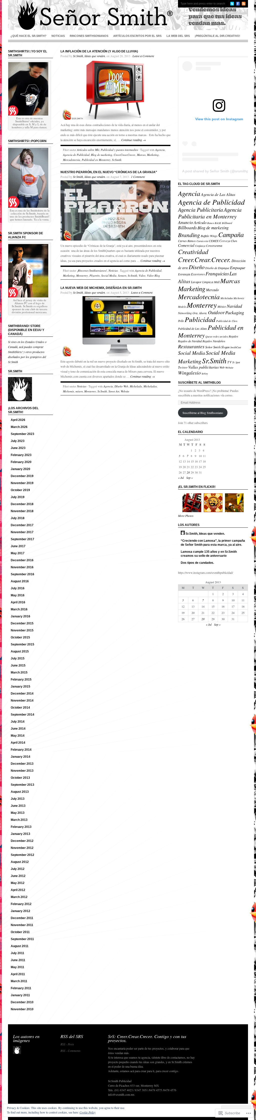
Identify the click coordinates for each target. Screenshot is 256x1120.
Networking (185, 313)
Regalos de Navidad (190, 341)
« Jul (181, 478)
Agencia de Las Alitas (218, 194)
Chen (234, 241)
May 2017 (17, 553)
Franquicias (217, 273)
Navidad (234, 306)
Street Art (113, 391)
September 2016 (22, 574)
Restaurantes (191, 346)
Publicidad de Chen (226, 321)
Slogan (225, 347)
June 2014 (18, 728)
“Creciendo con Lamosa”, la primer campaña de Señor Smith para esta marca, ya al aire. (213, 542)
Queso (209, 336)
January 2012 (20, 911)
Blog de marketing (101, 155)
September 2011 (22, 939)
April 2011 (18, 974)
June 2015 (18, 665)
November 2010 (22, 1009)
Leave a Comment (143, 56)
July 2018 (17, 518)
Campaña (231, 234)
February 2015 (21, 679)
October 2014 (20, 707)
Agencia (160, 150)
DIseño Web (121, 386)
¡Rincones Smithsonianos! (92, 270)
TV (229, 362)
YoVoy (205, 373)
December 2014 (22, 693)
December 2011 (22, 918)
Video (142, 275)
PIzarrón (95, 275)
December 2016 (22, 560)
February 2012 (21, 904)
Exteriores (198, 274)
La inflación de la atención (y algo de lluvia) (99, 51)
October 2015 (20, 637)
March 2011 (19, 981)
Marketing (153, 155)
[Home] (128, 15)
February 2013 (21, 827)
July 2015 (17, 658)
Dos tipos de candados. (197, 563)
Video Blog (153, 275)
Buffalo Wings (209, 236)
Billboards (187, 228)
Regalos (233, 336)
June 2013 (18, 806)
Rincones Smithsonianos (89, 35)
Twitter (183, 367)
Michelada (136, 386)
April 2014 (18, 742)
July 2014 (17, 721)
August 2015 (20, 651)
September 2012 (22, 855)
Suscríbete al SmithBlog (199, 382)
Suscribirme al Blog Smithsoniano (202, 413)
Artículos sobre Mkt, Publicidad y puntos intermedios (107, 150)
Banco (210, 223)
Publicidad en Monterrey (96, 160)
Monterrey (82, 275)
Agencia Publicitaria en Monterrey (210, 213)
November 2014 (22, 700)
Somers (122, 275)
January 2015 (20, 686)
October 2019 (20, 490)
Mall (217, 282)
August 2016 (20, 581)
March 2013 (19, 820)
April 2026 (18, 420)
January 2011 (20, 995)
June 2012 (18, 876)
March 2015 (19, 672)
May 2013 (17, 813)
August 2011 (19, 946)
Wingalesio (189, 372)
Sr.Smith (117, 160)
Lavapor (196, 282)
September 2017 (22, 539)
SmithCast (235, 347)
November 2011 (22, 925)
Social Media (108, 275)
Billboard (227, 223)
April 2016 (18, 602)
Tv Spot (236, 362)
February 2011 (21, 988)
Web (222, 367)
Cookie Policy (88, 1112)
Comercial (186, 245)
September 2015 (22, 644)
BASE (218, 223)
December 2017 (22, 525)
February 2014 (21, 749)
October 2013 (20, 777)
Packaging (234, 312)
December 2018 (22, 504)
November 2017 (22, 532)
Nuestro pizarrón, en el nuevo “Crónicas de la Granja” (108, 172)
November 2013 (22, 770)
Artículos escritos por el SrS (137, 35)
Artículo (200, 222)
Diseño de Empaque (217, 268)
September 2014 (22, 714)
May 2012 (17, 883)
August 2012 (20, 862)
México (222, 306)
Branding (189, 235)
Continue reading (133, 140)
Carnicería (202, 241)
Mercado (212, 289)
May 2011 (17, 967)
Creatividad (193, 251)
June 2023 (18, 448)
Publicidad (200, 319)
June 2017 (18, 546)
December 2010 (22, 1002)
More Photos (186, 516)
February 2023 (21, 455)
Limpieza (207, 282)
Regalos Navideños (213, 341)
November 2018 (22, 511)
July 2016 (17, 588)
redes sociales (220, 336)
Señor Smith (212, 347)
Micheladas (150, 386)
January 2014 (20, 756)
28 (188, 472)
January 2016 (20, 616)
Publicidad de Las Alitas (192, 328)
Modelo (182, 306)
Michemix (68, 391)
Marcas (141, 155)
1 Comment (138, 177)
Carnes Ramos (187, 241)
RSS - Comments (70, 1051)
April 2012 (18, 890)
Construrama (214, 246)
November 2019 (22, 483)
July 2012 (17, 869)
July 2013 (17, 799)
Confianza (200, 246)
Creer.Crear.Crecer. (125, 155)
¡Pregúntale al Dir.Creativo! (217, 35)
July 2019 (17, 497)
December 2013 (22, 763)
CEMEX (213, 241)
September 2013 (22, 785)
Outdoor (216, 312)
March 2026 (19, 427)
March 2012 (19, 897)
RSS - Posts (67, 1044)
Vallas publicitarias (203, 367)
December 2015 (22, 623)
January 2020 (20, 469)
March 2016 (19, 609)
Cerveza (224, 241)
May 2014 (17, 735)
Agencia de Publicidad (76, 155)
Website (125, 391)
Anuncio (185, 222)
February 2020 (21, 462)
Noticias (58, 35)
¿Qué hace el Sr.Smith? (28, 35)
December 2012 (22, 841)
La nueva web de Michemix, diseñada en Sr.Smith (101, 288)
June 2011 (18, 960)
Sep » (189, 478)
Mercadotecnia (71, 160)
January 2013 (20, 834)
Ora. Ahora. (199, 313)
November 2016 (22, 567)
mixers (79, 391)
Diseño (196, 267)
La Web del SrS (178, 35)
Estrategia (184, 274)
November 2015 (22, 630)
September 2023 (22, 434)
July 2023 (17, 441)
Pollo (181, 321)
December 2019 (22, 476)
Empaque (237, 267)
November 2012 (22, 848)
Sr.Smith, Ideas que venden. (89, 56)
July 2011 (17, 953)
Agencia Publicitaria (200, 209)
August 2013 (20, 792)
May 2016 (17, 595)
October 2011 (20, 932)
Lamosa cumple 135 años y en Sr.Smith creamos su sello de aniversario (209, 553)
